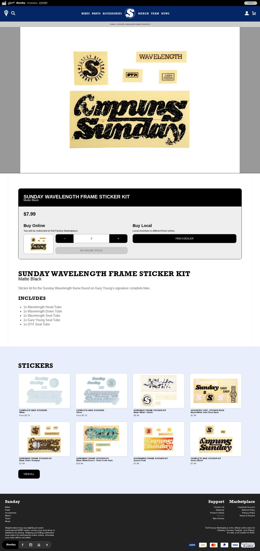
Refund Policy (248, 510)
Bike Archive (218, 518)
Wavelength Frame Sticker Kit (138, 24)
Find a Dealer (185, 238)
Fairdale (238, 530)
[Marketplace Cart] (254, 13)
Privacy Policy (248, 513)
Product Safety (217, 513)
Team (155, 13)
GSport (251, 530)
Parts (96, 13)
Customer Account (246, 507)
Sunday (113, 24)
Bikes (85, 13)
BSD (252, 533)
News (165, 13)
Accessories (112, 13)
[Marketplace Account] (247, 13)
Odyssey (221, 530)
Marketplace (242, 501)
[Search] (13, 13)
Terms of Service (247, 515)
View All (29, 474)
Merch (143, 13)
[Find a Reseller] (6, 13)
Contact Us (219, 507)
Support (251, 3)
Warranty (220, 510)
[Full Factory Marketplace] (3, 2)
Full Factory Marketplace (216, 528)
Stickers (120, 24)
